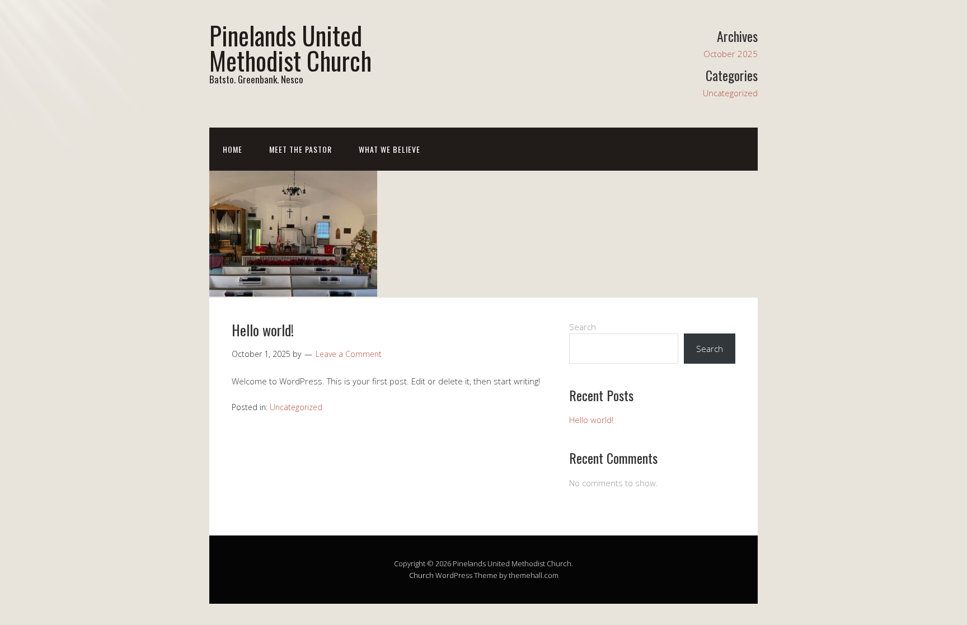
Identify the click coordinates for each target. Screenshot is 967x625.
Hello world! (263, 330)
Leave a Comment (349, 354)
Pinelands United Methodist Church (290, 47)
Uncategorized (730, 92)
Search (582, 326)
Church (421, 575)
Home (232, 149)
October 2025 (730, 53)
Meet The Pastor (300, 149)
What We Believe (389, 149)
